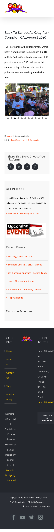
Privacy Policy (10, 397)
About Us (9, 362)
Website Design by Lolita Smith (10, 475)
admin (9, 136)
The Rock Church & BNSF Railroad (25, 264)
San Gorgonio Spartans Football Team (27, 272)
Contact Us (10, 375)
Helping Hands (15, 297)
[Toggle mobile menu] (48, 5)
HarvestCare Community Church (24, 289)
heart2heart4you (18, 140)
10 (39, 118)
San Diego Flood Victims (20, 256)
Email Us (45, 506)
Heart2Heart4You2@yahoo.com (22, 213)
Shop (8, 386)
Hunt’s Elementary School (21, 281)
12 (46, 118)
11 (42, 118)
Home (9, 351)
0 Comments (33, 140)
